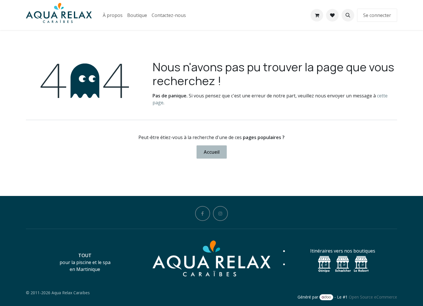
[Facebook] (202, 213)
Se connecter (377, 15)
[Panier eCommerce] (316, 15)
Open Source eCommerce (373, 297)
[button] (348, 15)
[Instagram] (220, 213)
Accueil (212, 152)
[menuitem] (112, 15)
